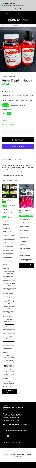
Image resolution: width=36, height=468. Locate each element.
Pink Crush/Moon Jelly (9, 329)
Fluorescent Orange (8, 250)
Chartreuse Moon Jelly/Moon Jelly (9, 272)
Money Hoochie (24, 210)
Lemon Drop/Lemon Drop (9, 284)
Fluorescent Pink (7, 257)
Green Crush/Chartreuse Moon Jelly (9, 302)
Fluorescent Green (8, 253)
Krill (31, 100)
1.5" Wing (12, 205)
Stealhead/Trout (28, 95)
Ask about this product (9, 124)
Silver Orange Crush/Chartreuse (9, 382)
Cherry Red (6, 235)
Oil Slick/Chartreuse (8, 293)
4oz (9, 113)
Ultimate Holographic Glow (26, 259)
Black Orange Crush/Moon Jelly (9, 361)
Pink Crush (6, 224)
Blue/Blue (5, 352)
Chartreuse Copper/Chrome (9, 337)
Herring (18, 95)
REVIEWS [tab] (18, 160)
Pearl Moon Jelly (7, 261)
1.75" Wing (5, 209)
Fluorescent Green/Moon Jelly (9, 320)
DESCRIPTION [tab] (7, 160)
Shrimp (22, 105)
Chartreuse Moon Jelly (9, 239)
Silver (4, 217)
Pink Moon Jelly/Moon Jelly (9, 312)
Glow (21, 234)
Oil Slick (5, 264)
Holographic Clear (25, 241)
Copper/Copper (7, 297)
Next (34, 49)
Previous (2, 49)
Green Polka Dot (24, 223)
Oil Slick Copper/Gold (8, 375)
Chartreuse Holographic (26, 215)
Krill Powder (14, 105)
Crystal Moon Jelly (8, 246)
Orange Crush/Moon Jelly (9, 307)
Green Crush (6, 228)
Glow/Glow (5, 378)
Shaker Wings (6, 200)
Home (2, 25)
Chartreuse (6, 243)
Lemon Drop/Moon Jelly (9, 333)
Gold (13, 235)
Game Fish (24, 100)
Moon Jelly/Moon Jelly (9, 280)
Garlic (11, 100)
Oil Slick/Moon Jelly (8, 276)
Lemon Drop (6, 268)
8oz (4, 113)
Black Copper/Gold (8, 387)
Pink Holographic (24, 226)
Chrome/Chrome (7, 348)
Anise (16, 100)
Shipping (5, 120)
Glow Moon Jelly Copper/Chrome (9, 325)
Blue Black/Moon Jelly (9, 345)
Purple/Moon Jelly (7, 316)
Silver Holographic (25, 255)
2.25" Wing (5, 213)
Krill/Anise (5, 105)
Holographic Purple (25, 219)
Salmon (4, 100)
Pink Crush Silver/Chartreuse (9, 356)
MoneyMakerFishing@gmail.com (13, 5)
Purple (10, 217)
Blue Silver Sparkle (25, 248)
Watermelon (23, 245)
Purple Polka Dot (24, 230)
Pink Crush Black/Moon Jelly (9, 289)
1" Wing (5, 205)
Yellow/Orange (24, 237)
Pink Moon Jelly (7, 232)
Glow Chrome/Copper (8, 341)
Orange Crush (6, 221)
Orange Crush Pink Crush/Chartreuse (9, 365)
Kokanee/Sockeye (8, 95)
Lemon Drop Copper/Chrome (9, 370)
